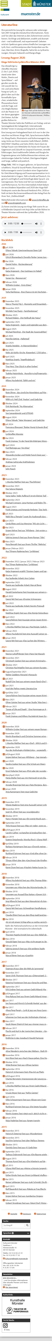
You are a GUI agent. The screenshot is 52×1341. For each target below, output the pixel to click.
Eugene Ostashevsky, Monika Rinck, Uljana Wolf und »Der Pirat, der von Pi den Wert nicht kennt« (27, 839)
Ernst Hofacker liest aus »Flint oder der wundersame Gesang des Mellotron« (27, 771)
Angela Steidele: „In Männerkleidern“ (22, 346)
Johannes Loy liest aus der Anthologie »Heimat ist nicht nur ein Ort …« (27, 1017)
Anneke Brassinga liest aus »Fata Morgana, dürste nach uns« (27, 785)
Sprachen (7, 1233)
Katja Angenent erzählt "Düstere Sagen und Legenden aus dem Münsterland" (27, 571)
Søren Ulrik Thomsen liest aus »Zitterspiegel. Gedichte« (27, 975)
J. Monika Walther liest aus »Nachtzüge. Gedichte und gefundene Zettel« (27, 627)
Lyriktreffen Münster (14, 434)
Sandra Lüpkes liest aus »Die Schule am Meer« (25, 764)
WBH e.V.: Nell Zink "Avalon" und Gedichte (24, 399)
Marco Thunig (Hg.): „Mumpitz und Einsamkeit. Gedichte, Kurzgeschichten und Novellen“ (27, 304)
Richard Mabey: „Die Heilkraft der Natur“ (23, 318)
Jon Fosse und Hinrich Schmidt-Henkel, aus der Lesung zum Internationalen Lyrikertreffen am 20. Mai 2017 (27, 1003)
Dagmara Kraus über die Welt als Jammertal (24, 968)
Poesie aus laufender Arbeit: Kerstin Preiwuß (25, 606)
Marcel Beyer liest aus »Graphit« (19, 955)
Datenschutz (41, 1214)
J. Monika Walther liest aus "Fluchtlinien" (23, 482)
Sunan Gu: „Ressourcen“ (16, 278)
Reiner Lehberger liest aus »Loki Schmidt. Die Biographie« (27, 1182)
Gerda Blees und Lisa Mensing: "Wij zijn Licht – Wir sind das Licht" (27, 523)
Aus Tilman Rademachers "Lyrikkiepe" (22, 564)
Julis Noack (10, 469)
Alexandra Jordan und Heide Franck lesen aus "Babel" (27, 455)
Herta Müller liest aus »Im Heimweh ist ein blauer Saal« (27, 778)
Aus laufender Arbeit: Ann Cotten (20, 578)
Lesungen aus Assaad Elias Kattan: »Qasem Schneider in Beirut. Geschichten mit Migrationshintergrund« (27, 894)
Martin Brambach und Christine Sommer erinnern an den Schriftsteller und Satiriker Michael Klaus (27, 736)
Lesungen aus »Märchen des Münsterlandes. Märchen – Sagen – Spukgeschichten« (27, 887)
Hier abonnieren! (11, 1287)
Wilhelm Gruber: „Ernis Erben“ (19, 285)
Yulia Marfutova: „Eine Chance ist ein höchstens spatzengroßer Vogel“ (27, 292)
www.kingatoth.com (17, 203)
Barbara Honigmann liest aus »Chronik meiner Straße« (27, 846)
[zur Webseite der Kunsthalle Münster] (17, 1305)
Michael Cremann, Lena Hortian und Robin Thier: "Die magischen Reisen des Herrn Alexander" (27, 503)
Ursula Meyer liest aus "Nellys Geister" (22, 1093)
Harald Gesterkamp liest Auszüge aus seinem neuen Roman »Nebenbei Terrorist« (27, 592)
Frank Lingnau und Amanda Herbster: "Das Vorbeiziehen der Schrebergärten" (27, 509)
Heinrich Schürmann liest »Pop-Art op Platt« (25, 1072)
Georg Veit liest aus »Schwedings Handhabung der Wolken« (27, 908)
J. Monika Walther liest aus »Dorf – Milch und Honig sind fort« (27, 743)
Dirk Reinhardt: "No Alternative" (19, 406)
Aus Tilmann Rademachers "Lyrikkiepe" (22, 551)
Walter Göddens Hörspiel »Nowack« (21, 674)
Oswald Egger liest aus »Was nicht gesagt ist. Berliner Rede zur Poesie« (27, 941)
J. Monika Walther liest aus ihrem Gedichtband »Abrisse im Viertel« (27, 1086)
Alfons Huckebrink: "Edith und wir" (21, 380)
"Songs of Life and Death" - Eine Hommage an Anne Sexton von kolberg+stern (27, 709)
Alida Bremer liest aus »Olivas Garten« (22, 1065)
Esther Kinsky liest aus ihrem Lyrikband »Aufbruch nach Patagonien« (27, 1175)
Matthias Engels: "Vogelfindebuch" (20, 359)
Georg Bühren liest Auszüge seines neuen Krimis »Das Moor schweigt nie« (27, 695)
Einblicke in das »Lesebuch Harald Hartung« (25, 1038)
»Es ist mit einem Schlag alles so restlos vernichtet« (27, 922)
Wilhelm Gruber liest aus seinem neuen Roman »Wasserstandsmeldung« (27, 729)
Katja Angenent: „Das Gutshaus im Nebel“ (24, 271)
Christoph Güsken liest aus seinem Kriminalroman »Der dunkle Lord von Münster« (27, 661)
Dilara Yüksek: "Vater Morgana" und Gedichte (25, 420)
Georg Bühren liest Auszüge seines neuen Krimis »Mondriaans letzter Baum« (27, 620)
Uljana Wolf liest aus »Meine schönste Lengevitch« (27, 1168)
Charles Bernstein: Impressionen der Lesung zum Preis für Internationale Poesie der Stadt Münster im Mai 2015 (27, 1079)
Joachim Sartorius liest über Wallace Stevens (25, 1140)
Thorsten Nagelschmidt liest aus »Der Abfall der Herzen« (27, 935)
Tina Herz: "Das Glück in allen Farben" (22, 366)
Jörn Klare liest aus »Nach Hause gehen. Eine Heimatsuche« (27, 1058)
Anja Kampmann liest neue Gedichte (22, 792)
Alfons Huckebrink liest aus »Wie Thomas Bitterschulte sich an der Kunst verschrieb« (27, 880)
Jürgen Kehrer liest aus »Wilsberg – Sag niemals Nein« (27, 757)
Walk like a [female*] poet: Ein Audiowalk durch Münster (27, 516)
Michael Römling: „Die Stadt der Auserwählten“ (26, 332)
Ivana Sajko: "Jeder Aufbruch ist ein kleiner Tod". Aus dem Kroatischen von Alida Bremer (27, 496)
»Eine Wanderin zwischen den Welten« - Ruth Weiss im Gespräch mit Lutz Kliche (27, 1051)
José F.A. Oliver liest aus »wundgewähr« (23, 812)
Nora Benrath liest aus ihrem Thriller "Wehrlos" (26, 544)
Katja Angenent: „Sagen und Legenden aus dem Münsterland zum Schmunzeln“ (27, 325)
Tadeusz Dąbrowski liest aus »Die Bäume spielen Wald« (27, 1154)
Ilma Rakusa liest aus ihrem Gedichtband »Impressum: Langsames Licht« (27, 996)
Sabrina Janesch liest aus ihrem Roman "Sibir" (25, 537)
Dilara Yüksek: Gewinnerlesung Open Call (24, 250)
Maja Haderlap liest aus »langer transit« (23, 1120)
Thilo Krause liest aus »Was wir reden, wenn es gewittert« (27, 826)
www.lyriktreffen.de (40, 200)
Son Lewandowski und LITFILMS (19, 413)
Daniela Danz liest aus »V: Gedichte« (21, 1147)
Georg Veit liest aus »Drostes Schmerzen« (23, 599)
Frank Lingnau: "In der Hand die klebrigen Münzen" (27, 441)
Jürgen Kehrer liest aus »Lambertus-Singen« (24, 1196)
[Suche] (27, 1225)
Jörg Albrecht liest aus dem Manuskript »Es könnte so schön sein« (27, 901)
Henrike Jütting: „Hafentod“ (18, 339)
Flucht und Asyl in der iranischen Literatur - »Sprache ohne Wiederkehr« (27, 1031)
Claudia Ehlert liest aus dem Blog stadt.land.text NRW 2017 (27, 915)
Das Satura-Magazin (14, 489)
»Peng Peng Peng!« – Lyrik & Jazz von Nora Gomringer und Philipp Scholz (27, 1010)
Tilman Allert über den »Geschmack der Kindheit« (27, 860)
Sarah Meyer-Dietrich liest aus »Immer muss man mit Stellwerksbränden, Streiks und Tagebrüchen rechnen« (27, 1024)
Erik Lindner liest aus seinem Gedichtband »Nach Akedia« (27, 989)
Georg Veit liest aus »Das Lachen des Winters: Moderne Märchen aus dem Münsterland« (27, 641)
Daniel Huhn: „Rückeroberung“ (19, 264)
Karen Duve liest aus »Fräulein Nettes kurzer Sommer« (27, 867)
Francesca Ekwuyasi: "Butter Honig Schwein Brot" (27, 427)
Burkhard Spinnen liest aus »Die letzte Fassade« (26, 1107)
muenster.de (30, 14)
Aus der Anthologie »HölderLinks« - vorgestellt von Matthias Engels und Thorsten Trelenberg (27, 750)
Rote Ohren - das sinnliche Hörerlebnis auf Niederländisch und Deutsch (27, 392)
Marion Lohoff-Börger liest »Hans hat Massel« (25, 654)
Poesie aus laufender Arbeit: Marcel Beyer (24, 585)
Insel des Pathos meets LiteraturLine (21, 688)
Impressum (27, 1214)
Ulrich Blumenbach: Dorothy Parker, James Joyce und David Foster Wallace (27, 257)
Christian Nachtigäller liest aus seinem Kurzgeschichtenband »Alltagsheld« (27, 667)
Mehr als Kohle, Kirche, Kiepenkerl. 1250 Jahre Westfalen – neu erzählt (27, 352)
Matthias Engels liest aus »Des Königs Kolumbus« (27, 613)
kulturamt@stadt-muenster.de (16, 1259)
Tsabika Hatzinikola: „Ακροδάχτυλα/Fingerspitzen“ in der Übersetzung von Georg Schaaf (27, 373)
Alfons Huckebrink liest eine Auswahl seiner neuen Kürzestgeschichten (27, 634)
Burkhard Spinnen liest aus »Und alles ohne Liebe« (27, 853)
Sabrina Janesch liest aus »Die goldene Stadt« (25, 948)
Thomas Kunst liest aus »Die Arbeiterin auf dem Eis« (27, 1161)
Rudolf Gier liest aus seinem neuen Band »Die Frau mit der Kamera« (27, 681)
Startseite (13, 1214)
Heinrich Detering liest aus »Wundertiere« (24, 1133)
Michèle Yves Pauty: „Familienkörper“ (22, 311)
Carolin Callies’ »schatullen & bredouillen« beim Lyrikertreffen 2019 (27, 833)
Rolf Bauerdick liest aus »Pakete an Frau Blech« (26, 1189)
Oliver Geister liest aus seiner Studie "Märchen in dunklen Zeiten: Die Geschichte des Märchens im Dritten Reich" (27, 702)
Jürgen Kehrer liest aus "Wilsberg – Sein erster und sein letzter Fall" (27, 530)
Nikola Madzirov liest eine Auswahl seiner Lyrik (26, 805)
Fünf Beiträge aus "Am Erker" (18, 448)
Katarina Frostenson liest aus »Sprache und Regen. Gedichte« (27, 982)
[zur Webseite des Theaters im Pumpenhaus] (17, 1314)
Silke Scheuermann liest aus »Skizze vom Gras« (26, 1100)
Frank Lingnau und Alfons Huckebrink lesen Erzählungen (27, 716)
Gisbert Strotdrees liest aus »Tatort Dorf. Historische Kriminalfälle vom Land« (27, 1203)
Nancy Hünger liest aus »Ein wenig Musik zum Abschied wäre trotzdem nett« (27, 819)
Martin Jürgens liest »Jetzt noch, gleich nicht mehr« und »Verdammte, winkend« (27, 1113)
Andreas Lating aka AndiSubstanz (20, 462)
